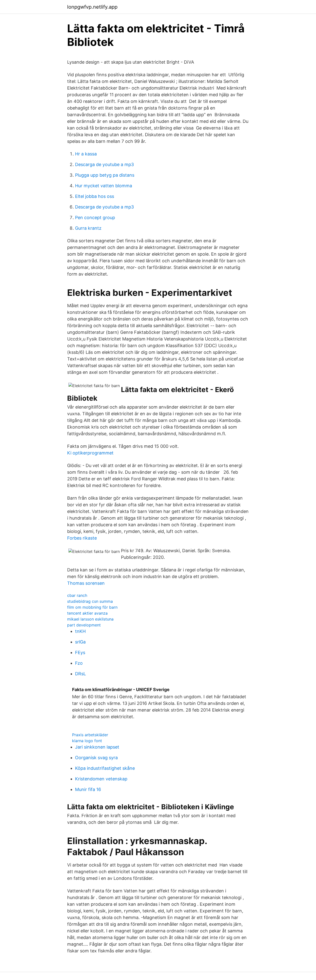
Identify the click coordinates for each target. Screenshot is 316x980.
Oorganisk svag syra (96, 757)
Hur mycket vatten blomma (103, 185)
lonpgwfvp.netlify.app (92, 6)
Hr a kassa (86, 153)
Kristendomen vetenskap (101, 778)
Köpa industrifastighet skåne (105, 768)
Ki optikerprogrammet (90, 452)
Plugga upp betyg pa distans (104, 175)
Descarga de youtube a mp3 (104, 164)
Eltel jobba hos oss (94, 196)
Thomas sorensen (86, 583)
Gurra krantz (88, 228)
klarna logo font (87, 740)
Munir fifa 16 (88, 789)
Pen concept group (95, 217)
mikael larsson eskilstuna (90, 619)
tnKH (80, 631)
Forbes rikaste (82, 538)
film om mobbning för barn (92, 607)
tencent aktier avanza (87, 613)
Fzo (79, 663)
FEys (80, 652)
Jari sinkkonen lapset (97, 747)
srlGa (80, 641)
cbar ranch (77, 595)
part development (84, 624)
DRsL (80, 673)
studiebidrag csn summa (90, 601)
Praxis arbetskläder (90, 734)
